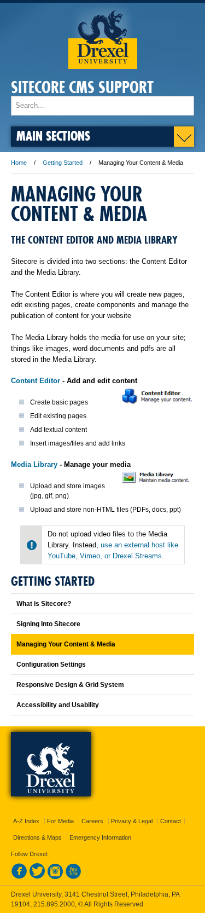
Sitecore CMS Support (82, 87)
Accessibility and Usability (57, 705)
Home (19, 162)
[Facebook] (19, 877)
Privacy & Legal (132, 821)
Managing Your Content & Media (65, 644)
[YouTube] (73, 877)
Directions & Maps (37, 837)
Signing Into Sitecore (48, 624)
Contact (170, 821)
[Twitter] (37, 877)
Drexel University (102, 36)
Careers (92, 821)
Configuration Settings (51, 664)
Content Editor (36, 381)
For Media (60, 821)
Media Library (35, 464)
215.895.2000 (54, 904)
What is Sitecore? (43, 604)
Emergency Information (100, 837)
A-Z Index (26, 821)
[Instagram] (55, 877)
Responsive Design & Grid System (70, 685)
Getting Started (63, 162)
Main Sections (53, 135)
